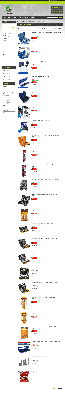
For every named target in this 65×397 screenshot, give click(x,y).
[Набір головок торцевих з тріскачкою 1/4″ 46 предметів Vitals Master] (24, 200)
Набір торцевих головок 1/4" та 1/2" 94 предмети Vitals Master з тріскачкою (45, 179)
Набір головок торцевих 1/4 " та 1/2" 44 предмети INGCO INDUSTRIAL (44, 253)
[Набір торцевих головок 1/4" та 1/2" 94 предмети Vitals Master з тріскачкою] (24, 185)
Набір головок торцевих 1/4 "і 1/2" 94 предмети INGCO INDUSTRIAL (44, 238)
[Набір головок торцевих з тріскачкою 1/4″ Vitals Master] (24, 156)
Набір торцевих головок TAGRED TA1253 (39, 61)
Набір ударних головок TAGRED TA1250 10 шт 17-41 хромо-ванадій (44, 91)
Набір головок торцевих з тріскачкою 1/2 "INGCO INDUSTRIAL (43, 223)
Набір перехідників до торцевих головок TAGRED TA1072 (42, 356)
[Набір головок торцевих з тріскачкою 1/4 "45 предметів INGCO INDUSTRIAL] (24, 288)
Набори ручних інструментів (30, 21)
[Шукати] (60, 17)
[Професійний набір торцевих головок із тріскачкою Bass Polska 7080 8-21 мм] (24, 111)
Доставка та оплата (24, 17)
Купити (35, 38)
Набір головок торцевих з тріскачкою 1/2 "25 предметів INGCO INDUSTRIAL (45, 267)
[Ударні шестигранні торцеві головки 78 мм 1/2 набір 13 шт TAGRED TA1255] (24, 347)
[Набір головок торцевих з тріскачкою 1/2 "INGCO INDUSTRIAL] (24, 229)
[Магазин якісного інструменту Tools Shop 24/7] (8, 10)
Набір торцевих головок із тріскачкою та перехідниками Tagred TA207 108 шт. (46, 32)
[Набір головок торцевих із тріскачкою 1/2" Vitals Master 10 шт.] (24, 170)
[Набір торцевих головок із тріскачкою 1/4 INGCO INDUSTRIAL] (24, 318)
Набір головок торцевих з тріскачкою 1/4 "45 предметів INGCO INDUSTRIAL (45, 282)
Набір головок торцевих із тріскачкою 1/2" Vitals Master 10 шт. (42, 164)
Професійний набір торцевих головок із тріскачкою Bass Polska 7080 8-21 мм (46, 105)
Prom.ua (37, 394)
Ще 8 (4, 45)
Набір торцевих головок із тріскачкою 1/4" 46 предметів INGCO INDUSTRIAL (45, 135)
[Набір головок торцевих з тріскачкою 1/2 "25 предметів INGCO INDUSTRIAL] (24, 273)
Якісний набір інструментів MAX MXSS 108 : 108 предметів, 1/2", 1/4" (44, 370)
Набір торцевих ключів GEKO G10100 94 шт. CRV (40, 120)
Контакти (32, 17)
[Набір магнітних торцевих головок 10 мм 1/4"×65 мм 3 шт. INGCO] (24, 332)
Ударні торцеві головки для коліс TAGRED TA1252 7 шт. (41, 76)
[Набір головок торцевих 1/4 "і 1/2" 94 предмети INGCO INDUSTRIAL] (24, 244)
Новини (37, 17)
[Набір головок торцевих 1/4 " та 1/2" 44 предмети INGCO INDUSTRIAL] (24, 259)
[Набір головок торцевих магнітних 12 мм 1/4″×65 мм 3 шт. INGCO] (24, 215)
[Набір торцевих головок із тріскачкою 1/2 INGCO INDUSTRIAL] (24, 303)
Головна (16, 17)
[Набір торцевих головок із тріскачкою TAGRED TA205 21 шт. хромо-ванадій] (24, 53)
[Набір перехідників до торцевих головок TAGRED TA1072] (24, 362)
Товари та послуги (7, 17)
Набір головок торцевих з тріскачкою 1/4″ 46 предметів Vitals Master (44, 194)
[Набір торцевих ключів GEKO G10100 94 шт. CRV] (24, 126)
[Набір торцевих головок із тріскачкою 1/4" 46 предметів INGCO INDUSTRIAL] (24, 141)
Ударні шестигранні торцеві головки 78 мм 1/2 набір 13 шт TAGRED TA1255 (45, 341)
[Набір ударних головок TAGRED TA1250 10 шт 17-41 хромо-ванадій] (24, 97)
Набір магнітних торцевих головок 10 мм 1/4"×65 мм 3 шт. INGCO (43, 326)
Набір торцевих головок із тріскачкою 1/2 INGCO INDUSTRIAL (43, 297)
